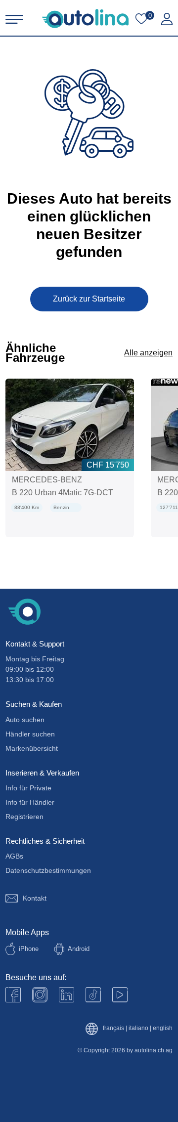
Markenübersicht (31, 748)
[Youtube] (39, 994)
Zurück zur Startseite (89, 299)
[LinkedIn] (66, 994)
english (163, 1028)
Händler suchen (30, 734)
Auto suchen (24, 720)
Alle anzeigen (148, 352)
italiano (138, 1028)
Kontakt (34, 898)
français (113, 1028)
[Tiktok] (93, 994)
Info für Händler (29, 802)
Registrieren (24, 816)
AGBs (14, 856)
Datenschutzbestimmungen (48, 870)
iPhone (29, 948)
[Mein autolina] (167, 19)
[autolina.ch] (85, 18)
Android (78, 948)
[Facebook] (13, 994)
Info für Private (28, 788)
